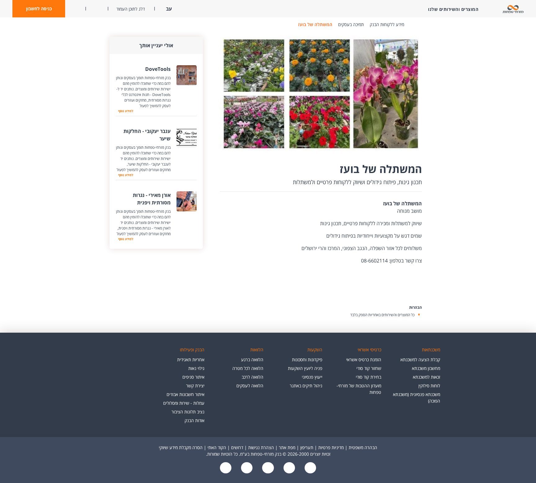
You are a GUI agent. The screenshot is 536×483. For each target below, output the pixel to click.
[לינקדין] (246, 468)
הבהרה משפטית (363, 447)
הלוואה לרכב (252, 377)
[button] (38, 8)
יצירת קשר (195, 386)
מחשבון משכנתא (426, 368)
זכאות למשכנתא (426, 377)
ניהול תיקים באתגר (306, 386)
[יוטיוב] (288, 468)
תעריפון (306, 447)
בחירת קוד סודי (368, 377)
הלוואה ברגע (252, 359)
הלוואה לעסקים (249, 386)
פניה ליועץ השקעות (305, 368)
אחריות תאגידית (190, 359)
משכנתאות (431, 350)
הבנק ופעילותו (192, 350)
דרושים (237, 447)
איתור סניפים (193, 377)
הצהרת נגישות (261, 447)
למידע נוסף (125, 111)
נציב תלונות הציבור (188, 412)
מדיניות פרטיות (331, 447)
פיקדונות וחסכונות (307, 359)
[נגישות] (267, 468)
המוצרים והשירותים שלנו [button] (453, 9)
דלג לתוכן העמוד (130, 9)
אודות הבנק (194, 420)
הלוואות (256, 350)
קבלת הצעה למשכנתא (420, 359)
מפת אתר (287, 447)
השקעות (314, 350)
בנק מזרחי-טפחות (413, 24)
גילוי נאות (196, 368)
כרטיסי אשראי (369, 350)
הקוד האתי (217, 447)
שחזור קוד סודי (368, 368)
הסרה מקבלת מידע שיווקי (181, 447)
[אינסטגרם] (226, 468)
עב (168, 8)
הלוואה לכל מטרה (247, 368)
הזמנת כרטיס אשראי (363, 359)
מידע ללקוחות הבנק (387, 24)
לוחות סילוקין (429, 386)
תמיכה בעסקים (351, 24)
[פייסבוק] (309, 468)
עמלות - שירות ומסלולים (183, 403)
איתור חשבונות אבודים (185, 394)
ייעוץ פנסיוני (312, 377)
